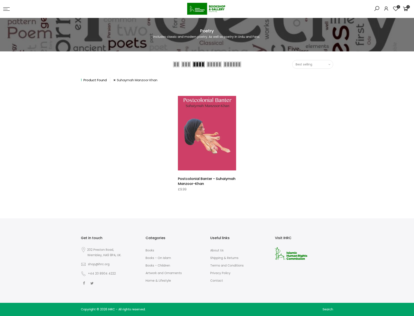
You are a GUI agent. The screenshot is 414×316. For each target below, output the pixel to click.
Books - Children (158, 265)
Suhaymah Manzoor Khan (137, 80)
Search (328, 309)
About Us (217, 250)
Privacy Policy (220, 273)
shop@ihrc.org (99, 264)
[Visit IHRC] (291, 253)
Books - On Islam (158, 258)
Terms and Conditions (227, 265)
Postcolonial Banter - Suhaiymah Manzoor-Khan (206, 181)
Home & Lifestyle (158, 280)
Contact (216, 280)
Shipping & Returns (224, 258)
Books (150, 250)
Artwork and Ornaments (164, 273)
